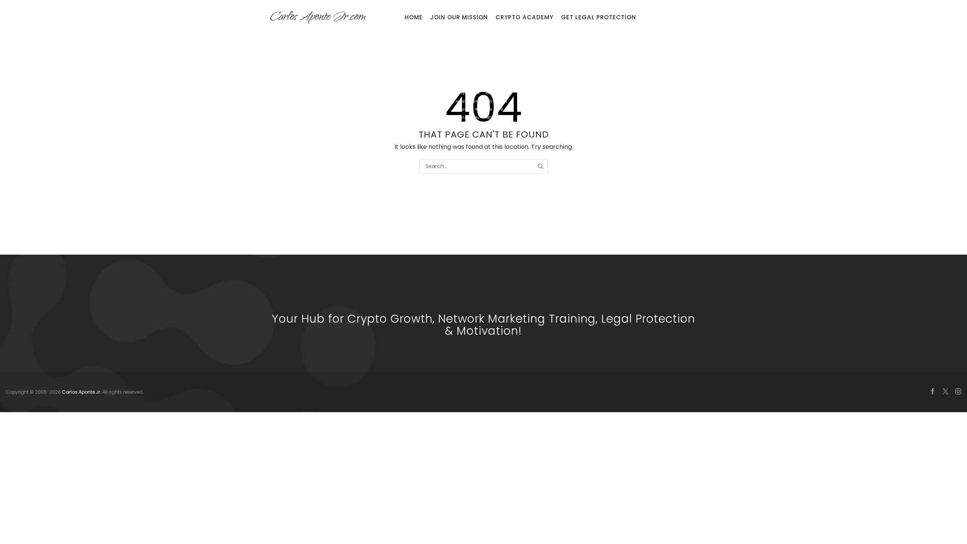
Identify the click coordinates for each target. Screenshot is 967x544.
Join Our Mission (459, 17)
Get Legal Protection (598, 17)
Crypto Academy (524, 17)
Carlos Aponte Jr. (82, 392)
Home (414, 17)
